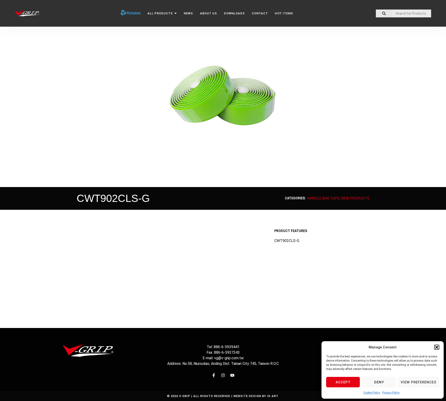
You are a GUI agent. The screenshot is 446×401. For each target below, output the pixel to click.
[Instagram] (223, 375)
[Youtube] (232, 375)
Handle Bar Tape (323, 198)
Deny (379, 382)
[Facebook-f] (214, 375)
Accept (343, 382)
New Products (355, 198)
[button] (436, 347)
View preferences (418, 382)
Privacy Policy (391, 392)
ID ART (272, 396)
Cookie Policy (371, 392)
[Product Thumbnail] (273, 43)
